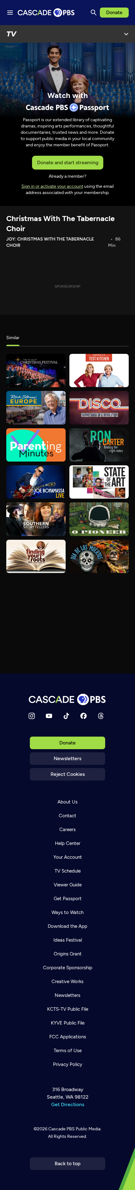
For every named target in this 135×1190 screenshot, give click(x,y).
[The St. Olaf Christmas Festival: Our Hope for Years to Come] (36, 370)
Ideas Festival (67, 940)
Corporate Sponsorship (67, 968)
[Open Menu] (126, 33)
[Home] (67, 699)
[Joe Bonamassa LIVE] (36, 482)
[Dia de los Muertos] (99, 556)
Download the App (67, 926)
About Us (67, 802)
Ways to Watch (67, 912)
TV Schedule (68, 871)
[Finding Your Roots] (36, 556)
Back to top (68, 1163)
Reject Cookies (68, 774)
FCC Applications (67, 1037)
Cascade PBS (61, 1129)
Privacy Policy (67, 1064)
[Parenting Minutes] (36, 445)
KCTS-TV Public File (67, 1009)
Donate (114, 12)
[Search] (93, 12)
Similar (12, 337)
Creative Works (67, 981)
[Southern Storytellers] (36, 519)
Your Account (67, 857)
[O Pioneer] (99, 519)
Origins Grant (68, 954)
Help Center (67, 843)
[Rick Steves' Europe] (36, 407)
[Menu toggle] (10, 12)
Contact (67, 816)
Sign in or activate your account (52, 186)
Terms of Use (68, 1050)
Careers (67, 829)
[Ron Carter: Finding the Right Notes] (99, 445)
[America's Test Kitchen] (99, 370)
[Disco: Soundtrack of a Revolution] (99, 407)
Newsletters (67, 758)
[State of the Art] (99, 482)
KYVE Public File (67, 1023)
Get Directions (67, 1104)
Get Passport (68, 898)
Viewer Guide (68, 885)
